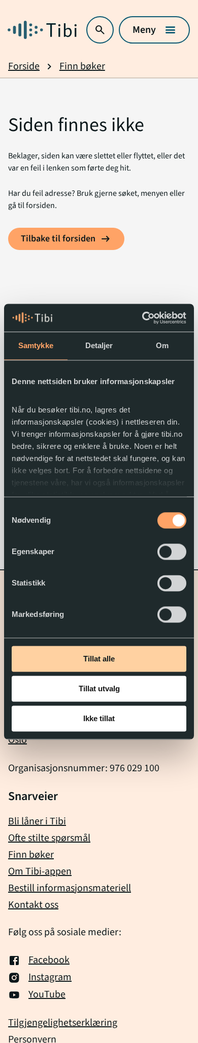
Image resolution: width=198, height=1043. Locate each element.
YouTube (46, 995)
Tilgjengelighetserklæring (62, 1023)
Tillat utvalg (99, 688)
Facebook (49, 960)
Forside (24, 66)
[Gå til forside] (42, 30)
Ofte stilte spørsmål (49, 838)
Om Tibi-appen (40, 871)
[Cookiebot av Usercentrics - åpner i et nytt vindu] (142, 317)
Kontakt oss (33, 905)
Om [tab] (162, 345)
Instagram (50, 978)
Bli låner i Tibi (37, 821)
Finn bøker (82, 66)
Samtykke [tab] (35, 345)
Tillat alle (99, 658)
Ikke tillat (99, 718)
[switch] (171, 552)
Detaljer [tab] (99, 345)
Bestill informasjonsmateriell (69, 888)
